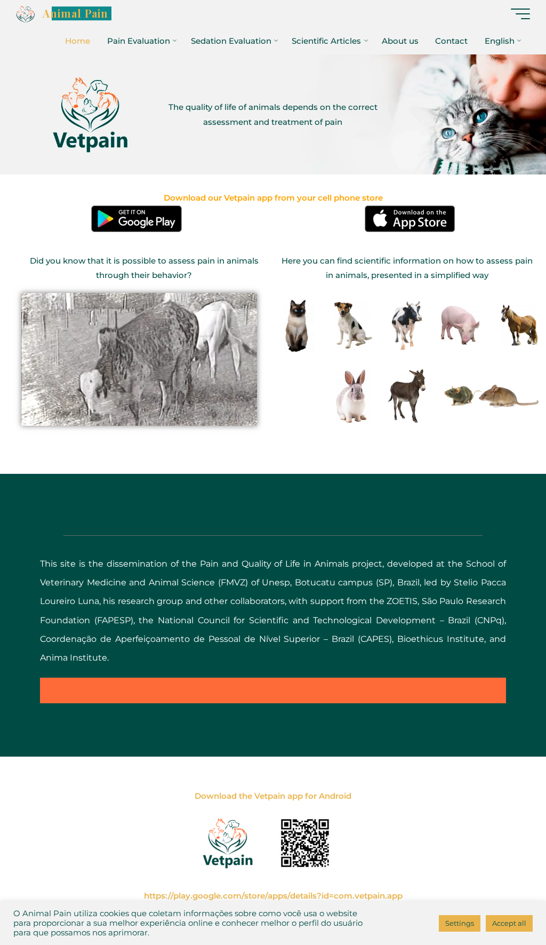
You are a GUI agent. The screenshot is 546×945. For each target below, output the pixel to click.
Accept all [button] (509, 923)
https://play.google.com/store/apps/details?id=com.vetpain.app (273, 896)
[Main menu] (520, 14)
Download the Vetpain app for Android (273, 796)
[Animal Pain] (25, 14)
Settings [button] (459, 923)
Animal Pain (75, 13)
